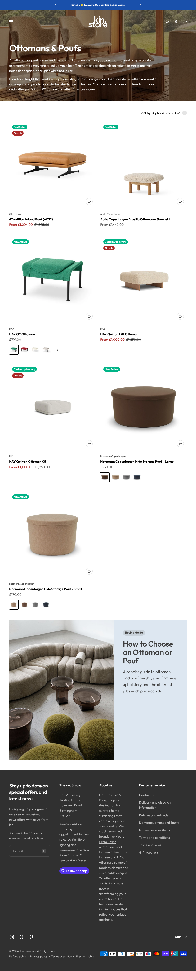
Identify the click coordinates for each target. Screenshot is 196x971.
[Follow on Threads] (21, 937)
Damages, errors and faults (159, 823)
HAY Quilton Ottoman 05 (27, 461)
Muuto (120, 836)
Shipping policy (84, 956)
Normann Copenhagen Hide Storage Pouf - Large (137, 461)
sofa (80, 79)
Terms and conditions (154, 837)
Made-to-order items (154, 830)
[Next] (140, 5)
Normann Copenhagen (113, 456)
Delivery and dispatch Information (155, 804)
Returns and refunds (153, 815)
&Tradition (15, 213)
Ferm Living (107, 842)
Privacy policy (38, 956)
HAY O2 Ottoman (22, 334)
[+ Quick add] (89, 201)
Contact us (146, 795)
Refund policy (17, 956)
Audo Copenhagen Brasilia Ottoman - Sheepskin (136, 219)
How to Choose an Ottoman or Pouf (148, 652)
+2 (56, 349)
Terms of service (61, 956)
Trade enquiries (150, 845)
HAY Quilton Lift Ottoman (119, 334)
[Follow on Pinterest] (31, 937)
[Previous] (55, 5)
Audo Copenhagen (110, 213)
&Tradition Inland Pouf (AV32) (31, 219)
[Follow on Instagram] (11, 937)
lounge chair (97, 79)
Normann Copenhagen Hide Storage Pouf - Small (45, 589)
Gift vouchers (148, 852)
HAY (11, 328)
